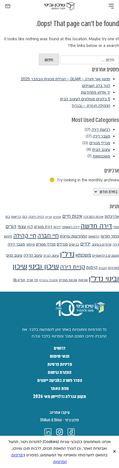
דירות (57, 227)
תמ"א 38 (19, 280)
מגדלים (62, 244)
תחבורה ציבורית (48, 280)
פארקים (113, 268)
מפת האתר (59, 388)
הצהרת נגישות (59, 372)
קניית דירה (72, 267)
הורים (11, 227)
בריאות (16, 216)
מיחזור (30, 244)
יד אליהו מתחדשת (95, 92)
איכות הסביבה (93, 216)
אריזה (48, 217)
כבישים (74, 244)
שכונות (83, 280)
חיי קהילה (24, 235)
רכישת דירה (101, 129)
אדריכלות (112, 216)
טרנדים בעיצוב (102, 244)
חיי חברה (48, 235)
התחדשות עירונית (73, 236)
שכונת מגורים (68, 280)
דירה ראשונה (70, 227)
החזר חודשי (109, 236)
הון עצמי (25, 226)
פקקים (103, 268)
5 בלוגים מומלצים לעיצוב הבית (85, 99)
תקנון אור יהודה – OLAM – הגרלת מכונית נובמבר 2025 (65, 79)
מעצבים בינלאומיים (105, 255)
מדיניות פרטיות (59, 364)
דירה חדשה (96, 226)
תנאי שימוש (59, 356)
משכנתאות (101, 156)
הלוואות (93, 236)
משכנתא (83, 255)
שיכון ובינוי (44, 266)
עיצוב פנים (14, 255)
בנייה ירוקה (36, 216)
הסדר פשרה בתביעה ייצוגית (59, 380)
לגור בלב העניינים (96, 85)
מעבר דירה (101, 136)
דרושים (60, 348)
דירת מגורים (43, 226)
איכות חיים (72, 216)
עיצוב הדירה (33, 255)
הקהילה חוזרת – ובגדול (91, 105)
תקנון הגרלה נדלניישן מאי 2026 (59, 396)
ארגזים (57, 217)
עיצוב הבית (101, 149)
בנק (24, 216)
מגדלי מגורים (99, 143)
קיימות (91, 267)
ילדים (85, 244)
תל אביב (32, 280)
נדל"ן (67, 254)
